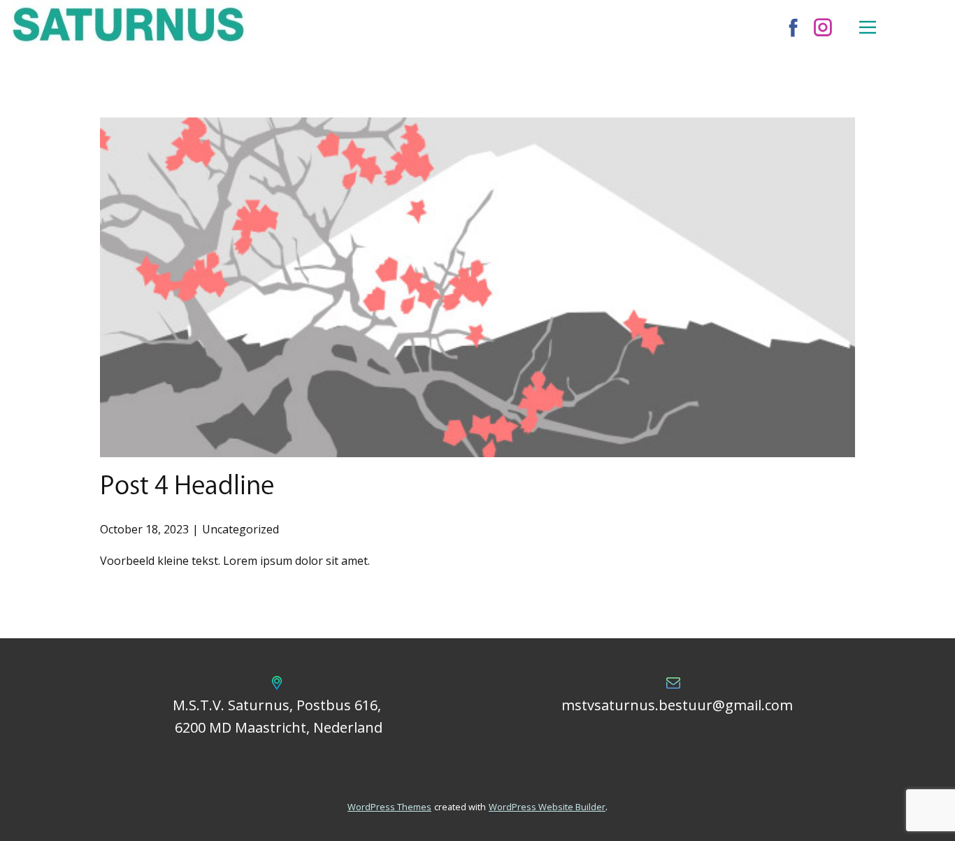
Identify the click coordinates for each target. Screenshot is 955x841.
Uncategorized (240, 529)
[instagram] (823, 27)
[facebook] (793, 27)
